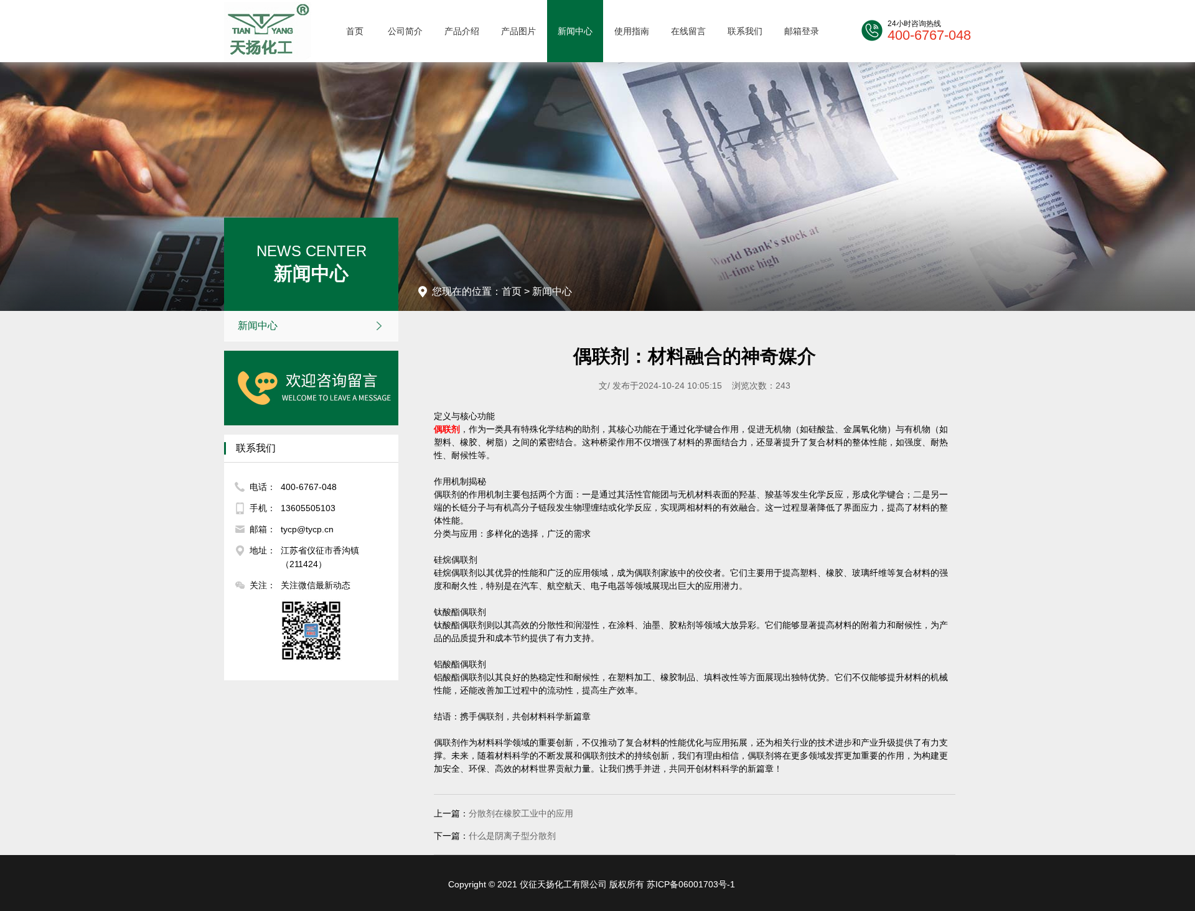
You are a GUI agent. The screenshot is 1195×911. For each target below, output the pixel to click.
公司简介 (405, 31)
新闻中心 (575, 31)
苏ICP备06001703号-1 (691, 884)
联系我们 (745, 31)
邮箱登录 (801, 31)
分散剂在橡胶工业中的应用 (521, 813)
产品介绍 (461, 31)
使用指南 (631, 31)
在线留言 (688, 31)
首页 (354, 31)
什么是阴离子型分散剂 (512, 836)
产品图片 (518, 31)
